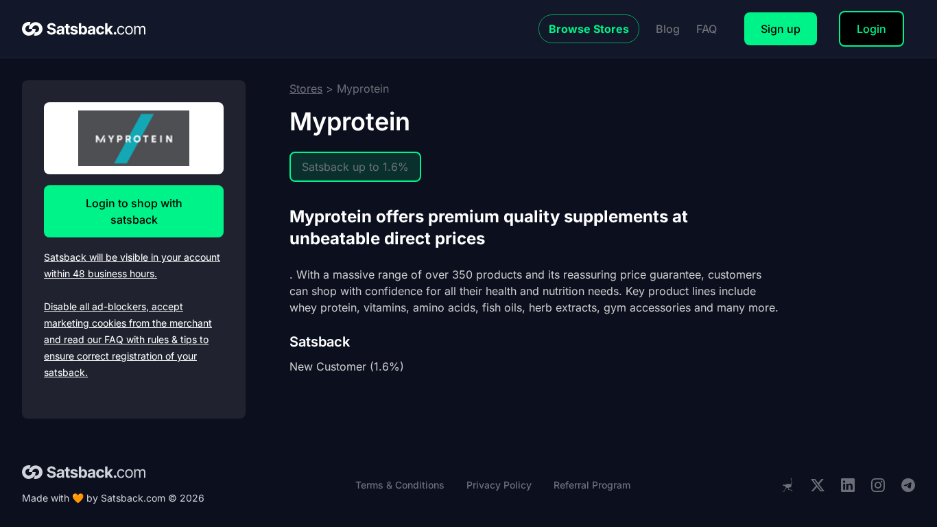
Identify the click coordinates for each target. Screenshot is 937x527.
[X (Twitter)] (818, 485)
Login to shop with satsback (134, 211)
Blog (668, 29)
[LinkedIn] (848, 485)
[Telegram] (908, 485)
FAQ (706, 29)
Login (871, 29)
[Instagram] (878, 485)
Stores (305, 88)
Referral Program (592, 485)
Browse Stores (589, 29)
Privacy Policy (499, 485)
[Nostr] (787, 485)
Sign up (780, 29)
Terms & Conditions (399, 485)
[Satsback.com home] (83, 29)
